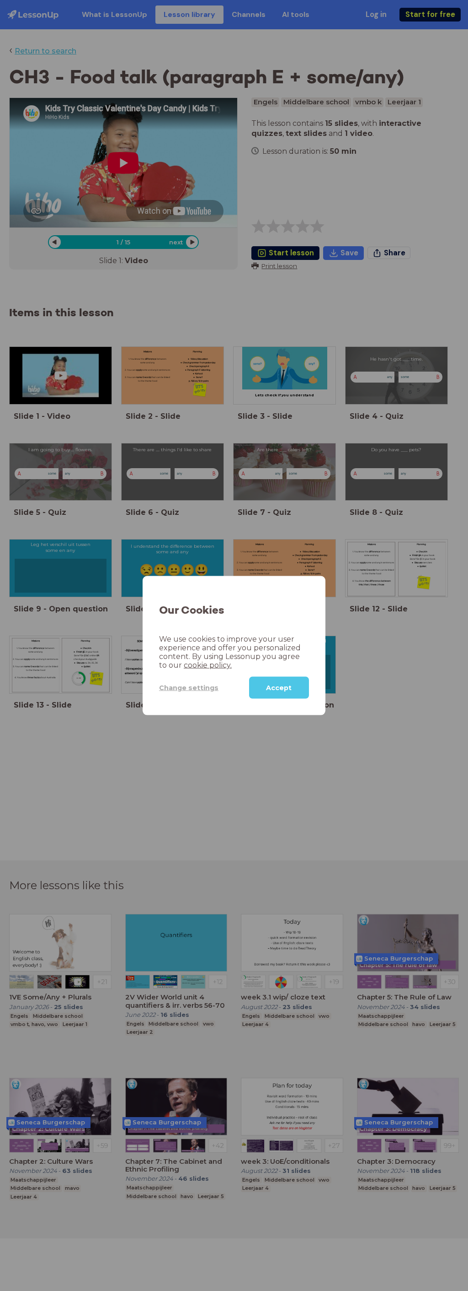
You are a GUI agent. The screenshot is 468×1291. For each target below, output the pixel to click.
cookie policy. (208, 665)
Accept (279, 688)
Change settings (188, 687)
